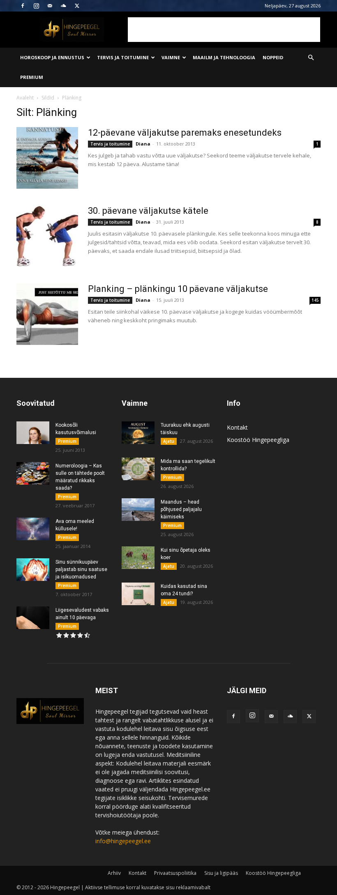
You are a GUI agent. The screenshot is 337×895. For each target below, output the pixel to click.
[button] (311, 58)
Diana (143, 144)
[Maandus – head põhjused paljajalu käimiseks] (138, 509)
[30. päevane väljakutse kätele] (47, 236)
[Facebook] (22, 6)
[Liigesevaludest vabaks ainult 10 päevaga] (32, 617)
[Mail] (50, 6)
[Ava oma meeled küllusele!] (32, 529)
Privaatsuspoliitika (175, 873)
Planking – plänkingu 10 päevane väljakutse (178, 289)
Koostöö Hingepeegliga (258, 440)
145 (315, 300)
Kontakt (237, 427)
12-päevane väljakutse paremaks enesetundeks (185, 132)
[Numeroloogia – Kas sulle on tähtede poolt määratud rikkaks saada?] (32, 473)
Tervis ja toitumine (123, 57)
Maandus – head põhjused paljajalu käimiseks (181, 509)
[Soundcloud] (63, 6)
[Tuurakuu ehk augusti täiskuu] (138, 432)
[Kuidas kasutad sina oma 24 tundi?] (138, 594)
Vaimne (171, 57)
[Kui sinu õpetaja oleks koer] (138, 557)
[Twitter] (77, 6)
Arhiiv (114, 873)
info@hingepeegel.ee (123, 841)
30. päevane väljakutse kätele (148, 211)
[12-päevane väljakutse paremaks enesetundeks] (47, 158)
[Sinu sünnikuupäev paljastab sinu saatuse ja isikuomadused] (32, 569)
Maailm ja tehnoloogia (224, 57)
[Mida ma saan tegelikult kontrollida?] (138, 469)
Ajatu (168, 441)
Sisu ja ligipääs (221, 873)
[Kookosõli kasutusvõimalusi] (32, 432)
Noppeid (273, 57)
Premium (31, 77)
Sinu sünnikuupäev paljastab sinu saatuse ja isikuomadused (81, 569)
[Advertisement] (224, 29)
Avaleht (25, 97)
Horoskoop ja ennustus (52, 57)
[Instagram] (36, 6)
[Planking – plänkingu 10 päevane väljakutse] (47, 314)
